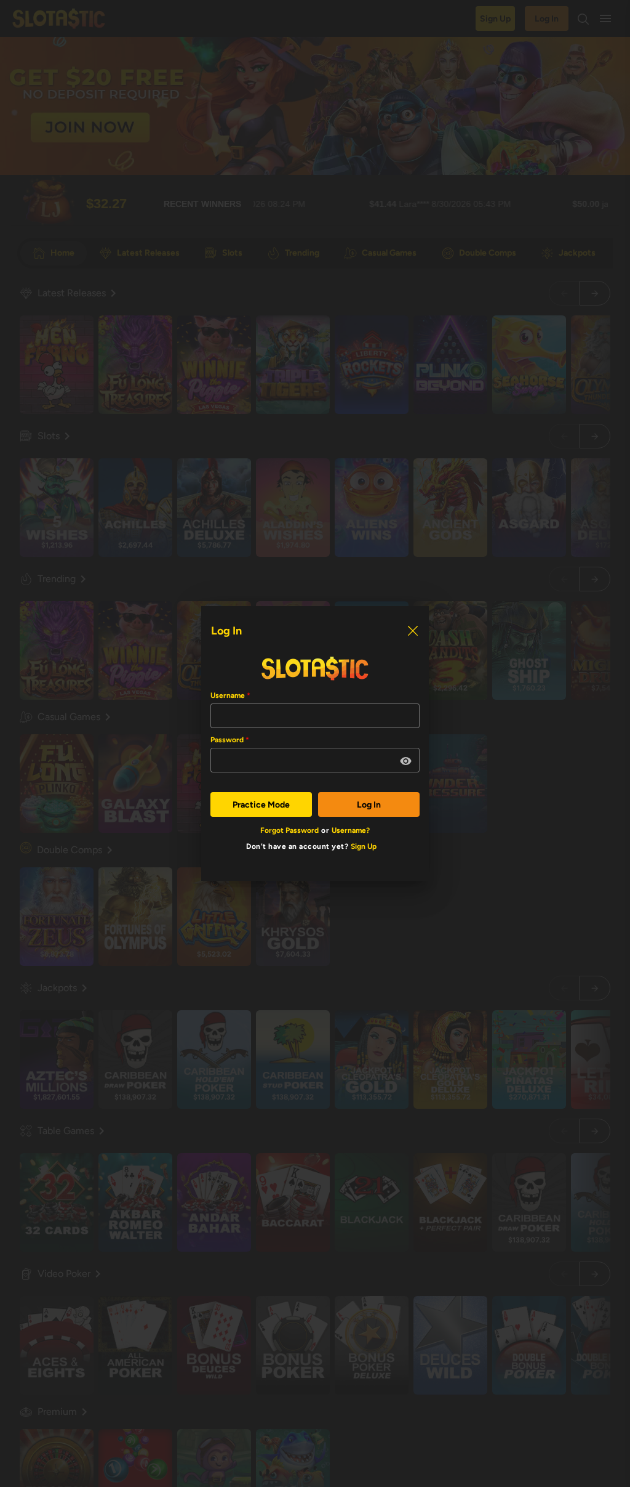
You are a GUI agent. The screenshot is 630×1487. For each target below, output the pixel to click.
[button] (406, 761)
